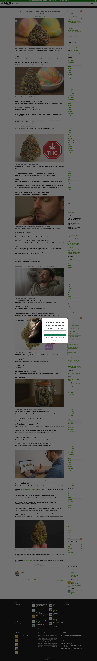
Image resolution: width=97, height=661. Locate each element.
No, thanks (55, 340)
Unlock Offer (55, 335)
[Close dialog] (67, 319)
